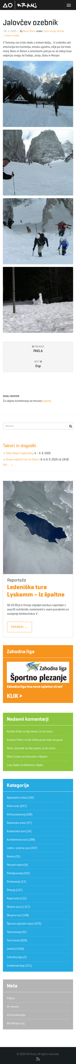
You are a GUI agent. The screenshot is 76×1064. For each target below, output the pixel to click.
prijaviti (46, 401)
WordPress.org (16, 1023)
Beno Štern (29, 31)
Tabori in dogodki (19, 446)
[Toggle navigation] (69, 5)
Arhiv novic (13, 806)
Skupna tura (14, 915)
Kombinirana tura (17, 839)
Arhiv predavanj (16, 814)
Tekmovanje (14, 932)
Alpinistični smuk (17, 797)
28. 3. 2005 (10, 31)
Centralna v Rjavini (36, 756)
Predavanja (13, 881)
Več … (8, 464)
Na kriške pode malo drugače (45, 740)
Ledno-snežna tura (18, 848)
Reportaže (13, 898)
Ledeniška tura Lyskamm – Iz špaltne (36, 590)
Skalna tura (14, 907)
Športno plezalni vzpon (20, 923)
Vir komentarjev (16, 1015)
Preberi (19, 627)
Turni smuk (49, 31)
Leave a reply (11, 35)
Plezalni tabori (15, 865)
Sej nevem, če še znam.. (40, 731)
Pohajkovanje (15, 873)
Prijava (11, 998)
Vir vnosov (13, 1006)
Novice (11, 856)
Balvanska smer (16, 823)
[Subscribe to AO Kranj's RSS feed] (38, 1059)
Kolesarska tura (16, 831)
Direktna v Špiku (33, 765)
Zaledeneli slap (16, 965)
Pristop (11, 890)
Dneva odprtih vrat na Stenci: (23, 459)
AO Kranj (19, 5)
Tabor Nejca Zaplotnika (19, 453)
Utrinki (60, 31)
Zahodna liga (20, 651)
